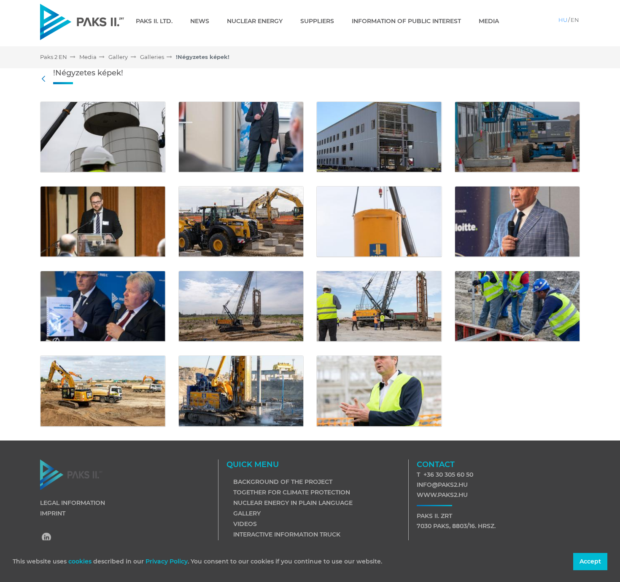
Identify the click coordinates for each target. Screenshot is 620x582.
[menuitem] (157, 21)
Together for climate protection (291, 492)
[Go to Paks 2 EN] (82, 21)
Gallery (247, 513)
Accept (590, 561)
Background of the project (282, 482)
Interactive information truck (286, 534)
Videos (245, 524)
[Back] (45, 79)
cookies (80, 561)
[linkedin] (47, 538)
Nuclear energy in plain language (293, 503)
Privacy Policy (167, 561)
